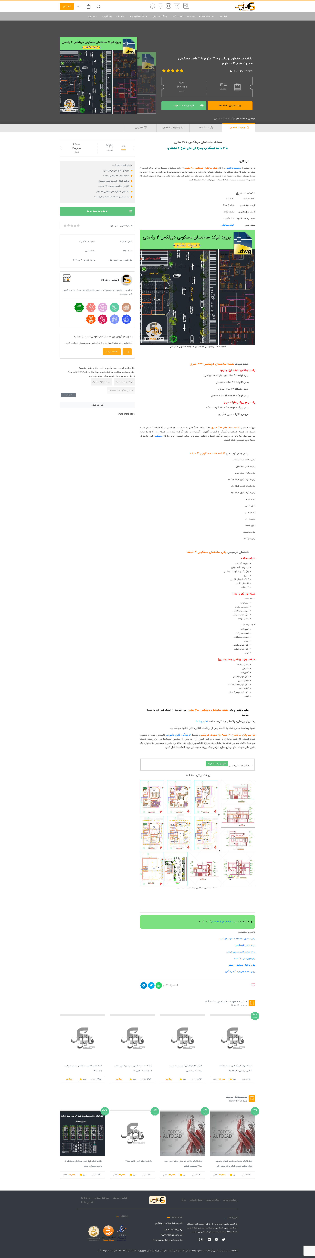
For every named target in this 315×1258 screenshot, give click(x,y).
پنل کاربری (107, 16)
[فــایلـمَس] (245, 6)
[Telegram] (209, 1239)
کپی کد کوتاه (98, 405)
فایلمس (223, 16)
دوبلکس (158, 436)
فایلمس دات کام (110, 280)
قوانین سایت (120, 1198)
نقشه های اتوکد (237, 118)
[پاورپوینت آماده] (186, 6)
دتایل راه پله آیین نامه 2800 (139, 1161)
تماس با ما (202, 721)
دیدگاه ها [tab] (204, 127)
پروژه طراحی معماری (124, 381)
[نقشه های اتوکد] (152, 6)
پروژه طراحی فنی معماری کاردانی (240, 951)
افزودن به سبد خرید (183, 105)
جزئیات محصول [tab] (238, 127)
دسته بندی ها (208, 16)
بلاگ (183, 1200)
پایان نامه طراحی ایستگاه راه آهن (240, 971)
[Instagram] (201, 1239)
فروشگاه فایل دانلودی (178, 735)
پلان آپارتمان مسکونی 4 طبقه (241, 965)
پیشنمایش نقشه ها (230, 105)
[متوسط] (71, 226)
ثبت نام (66, 6)
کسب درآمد (178, 16)
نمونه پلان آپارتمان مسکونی (120, 390)
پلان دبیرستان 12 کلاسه (244, 958)
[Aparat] (216, 1239)
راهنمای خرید (230, 1200)
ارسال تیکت (196, 1200)
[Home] (157, 1200)
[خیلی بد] (65, 226)
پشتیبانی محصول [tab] (171, 127)
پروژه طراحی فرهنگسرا (245, 945)
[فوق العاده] (78, 226)
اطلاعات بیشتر (111, 352)
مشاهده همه (68, 395)
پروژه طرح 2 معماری (222, 922)
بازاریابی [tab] (139, 127)
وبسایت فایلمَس (233, 168)
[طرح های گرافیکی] (160, 6)
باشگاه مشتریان (160, 16)
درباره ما (121, 16)
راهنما (192, 16)
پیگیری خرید (213, 1200)
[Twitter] (223, 1239)
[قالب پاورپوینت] (177, 6)
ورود (79, 6)
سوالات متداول (101, 1198)
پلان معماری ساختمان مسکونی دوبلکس (237, 938)
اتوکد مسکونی (220, 118)
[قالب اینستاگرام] (168, 6)
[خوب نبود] (68, 226)
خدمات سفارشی (139, 16)
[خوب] (74, 226)
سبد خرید (92, 16)
